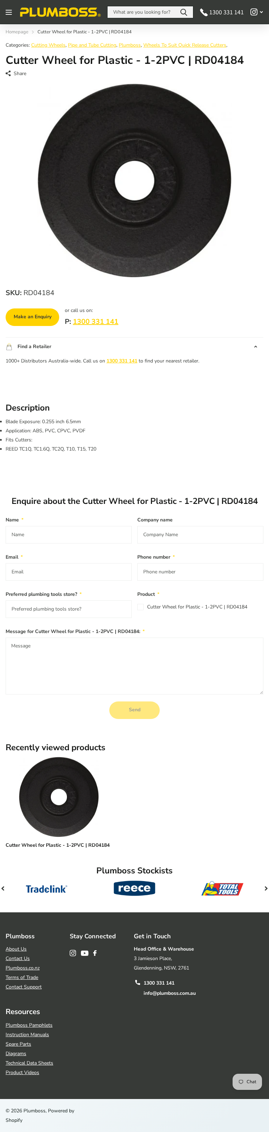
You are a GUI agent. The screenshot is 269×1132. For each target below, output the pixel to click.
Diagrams (16, 1053)
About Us (16, 949)
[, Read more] (256, 12)
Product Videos (22, 1072)
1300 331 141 (95, 321)
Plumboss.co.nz (23, 968)
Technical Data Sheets (29, 1063)
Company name (155, 520)
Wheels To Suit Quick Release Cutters (184, 45)
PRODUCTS (10, 12)
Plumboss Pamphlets (29, 1025)
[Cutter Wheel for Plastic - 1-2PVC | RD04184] (59, 797)
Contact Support (24, 987)
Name (14, 520)
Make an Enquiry (32, 316)
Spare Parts (18, 1044)
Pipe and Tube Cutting (92, 45)
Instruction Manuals (27, 1034)
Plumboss (130, 45)
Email (14, 557)
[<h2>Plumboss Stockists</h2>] (47, 888)
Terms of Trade (22, 977)
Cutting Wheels (48, 45)
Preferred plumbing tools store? (44, 594)
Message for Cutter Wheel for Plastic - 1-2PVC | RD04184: (75, 631)
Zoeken (183, 12)
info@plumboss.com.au (170, 993)
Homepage (17, 32)
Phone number (156, 557)
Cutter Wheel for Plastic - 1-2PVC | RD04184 (197, 607)
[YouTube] (84, 953)
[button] (3, 888)
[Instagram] (73, 953)
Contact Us (18, 958)
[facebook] (95, 953)
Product (148, 594)
